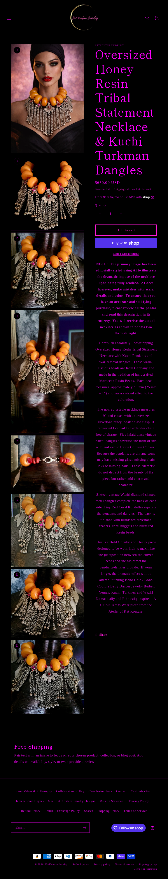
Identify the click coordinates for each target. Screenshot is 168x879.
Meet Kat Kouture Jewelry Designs (71, 801)
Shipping (119, 189)
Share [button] (103, 634)
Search (88, 811)
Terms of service (124, 864)
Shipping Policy (108, 811)
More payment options (126, 253)
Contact (121, 791)
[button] (9, 18)
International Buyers (30, 801)
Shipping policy (148, 864)
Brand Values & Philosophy (33, 791)
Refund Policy (30, 811)
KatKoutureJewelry (56, 864)
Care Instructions (100, 791)
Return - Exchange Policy (62, 811)
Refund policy (81, 864)
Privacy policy (102, 864)
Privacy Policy (139, 801)
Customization (140, 791)
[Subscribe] (84, 827)
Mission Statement (112, 801)
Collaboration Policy (70, 791)
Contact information (145, 868)
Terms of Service (135, 811)
